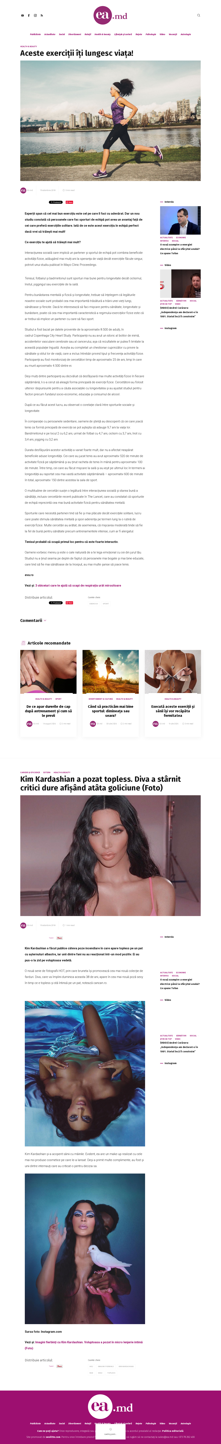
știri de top (166, 304)
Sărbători (181, 301)
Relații (88, 34)
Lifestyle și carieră (123, 34)
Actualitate (49, 34)
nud (91, 1373)
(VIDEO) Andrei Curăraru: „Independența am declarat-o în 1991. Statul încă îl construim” (179, 312)
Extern (46, 772)
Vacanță (173, 34)
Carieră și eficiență (30, 772)
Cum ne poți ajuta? (48, 1431)
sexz (100, 1373)
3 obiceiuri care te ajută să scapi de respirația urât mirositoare (78, 585)
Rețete (139, 34)
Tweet (51, 938)
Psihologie (151, 34)
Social (62, 34)
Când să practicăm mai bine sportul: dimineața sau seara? (110, 711)
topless (111, 1373)
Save (67, 734)
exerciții (94, 604)
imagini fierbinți (106, 1366)
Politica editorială (172, 1431)
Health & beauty (103, 34)
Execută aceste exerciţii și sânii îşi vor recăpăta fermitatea (173, 711)
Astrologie (186, 34)
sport (106, 604)
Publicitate (35, 34)
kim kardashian (126, 1366)
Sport (58, 699)
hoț (91, 1366)
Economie (181, 238)
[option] (48, 696)
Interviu (164, 241)
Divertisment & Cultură (101, 699)
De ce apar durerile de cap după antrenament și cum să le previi (48, 711)
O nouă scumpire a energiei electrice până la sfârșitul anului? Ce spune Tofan (180, 249)
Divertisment (74, 34)
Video (162, 34)
